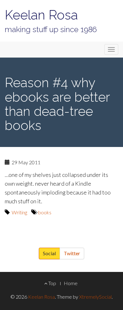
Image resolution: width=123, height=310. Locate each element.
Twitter (72, 253)
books (44, 212)
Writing (19, 212)
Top (51, 283)
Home (71, 283)
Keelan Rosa (41, 15)
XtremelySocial (95, 297)
